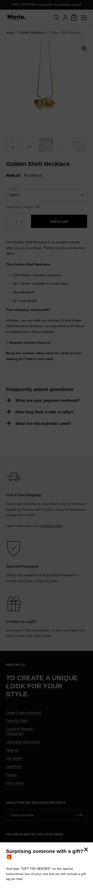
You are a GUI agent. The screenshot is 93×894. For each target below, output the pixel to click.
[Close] (86, 849)
